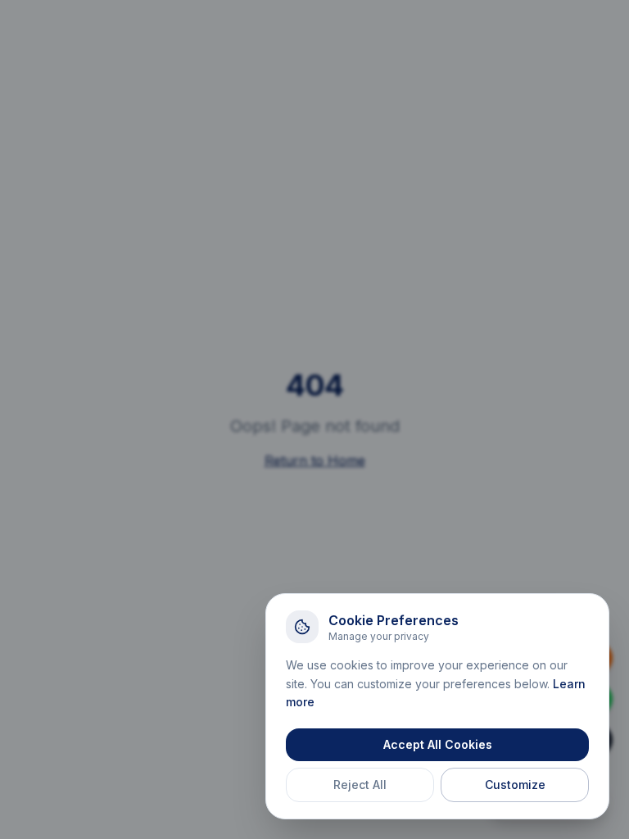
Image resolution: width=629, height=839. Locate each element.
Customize (515, 784)
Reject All (360, 784)
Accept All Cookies (437, 744)
